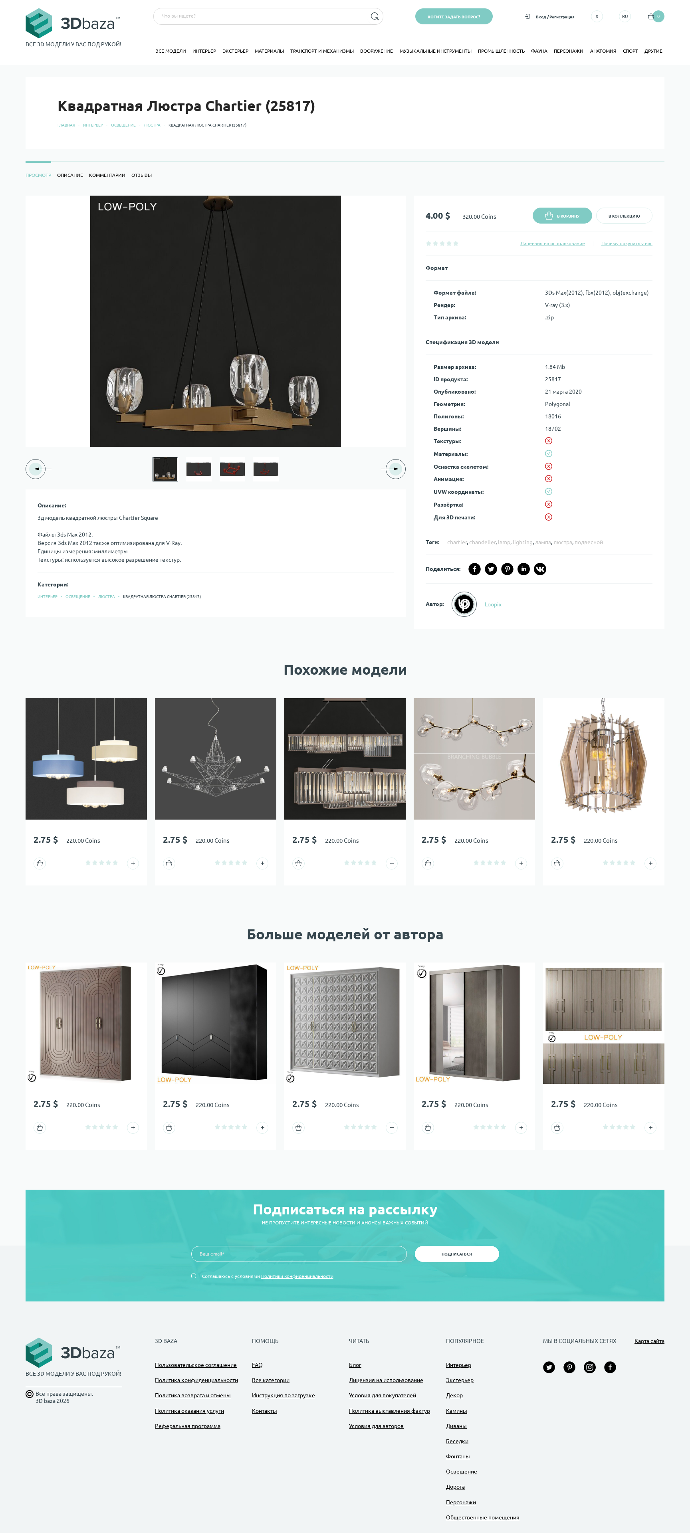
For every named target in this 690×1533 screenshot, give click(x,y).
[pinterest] (507, 569)
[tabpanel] (345, 412)
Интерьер (204, 50)
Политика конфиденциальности (196, 1380)
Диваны (456, 1426)
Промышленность (501, 50)
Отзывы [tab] (141, 175)
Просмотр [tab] (38, 175)
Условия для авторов (376, 1426)
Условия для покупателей (382, 1395)
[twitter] (491, 569)
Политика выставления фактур (389, 1411)
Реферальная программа (187, 1426)
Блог (355, 1365)
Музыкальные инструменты (436, 50)
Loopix (493, 604)
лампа (543, 542)
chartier (457, 542)
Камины (456, 1411)
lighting (523, 542)
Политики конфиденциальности (297, 1276)
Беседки (457, 1441)
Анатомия (603, 50)
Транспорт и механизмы (322, 50)
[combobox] (259, 16)
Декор (454, 1395)
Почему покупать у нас (626, 243)
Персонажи (568, 50)
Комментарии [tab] (107, 175)
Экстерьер (235, 50)
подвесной (589, 542)
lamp (504, 542)
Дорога (455, 1486)
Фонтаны (458, 1456)
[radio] (429, 243)
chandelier (482, 542)
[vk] (540, 569)
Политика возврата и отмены (193, 1395)
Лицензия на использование (552, 243)
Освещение (123, 125)
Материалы (269, 50)
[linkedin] (524, 569)
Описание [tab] (70, 175)
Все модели (170, 50)
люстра (562, 542)
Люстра (152, 125)
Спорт (630, 50)
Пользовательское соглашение (196, 1365)
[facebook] (474, 569)
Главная (66, 125)
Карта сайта (649, 1341)
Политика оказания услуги (189, 1411)
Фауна (539, 50)
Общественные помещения (482, 1517)
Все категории (270, 1380)
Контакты (264, 1411)
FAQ (257, 1365)
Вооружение (376, 50)
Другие (653, 50)
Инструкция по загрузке (283, 1395)
